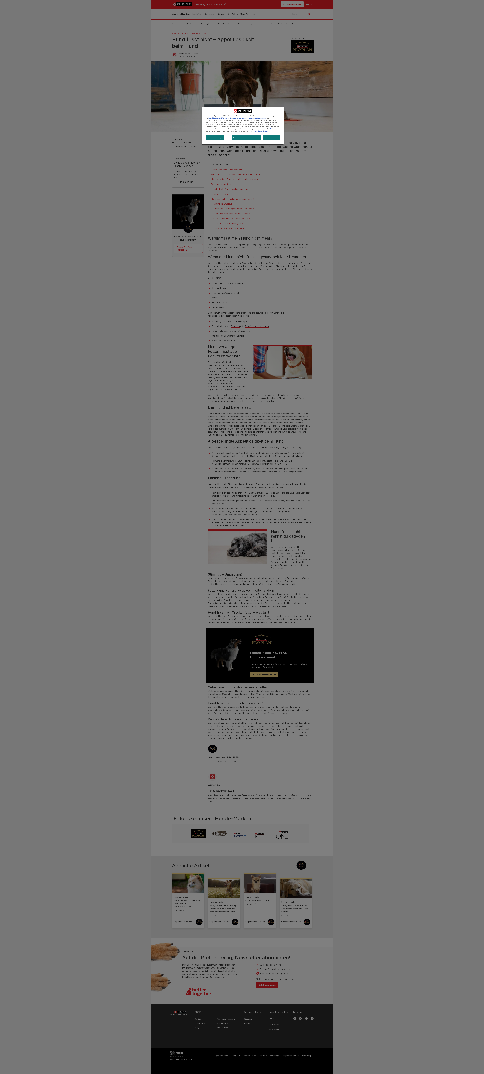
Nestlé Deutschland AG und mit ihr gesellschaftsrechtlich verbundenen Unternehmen (237, 118)
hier (271, 129)
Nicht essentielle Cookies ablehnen (246, 138)
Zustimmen (271, 138)
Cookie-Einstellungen (215, 138)
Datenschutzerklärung (260, 131)
